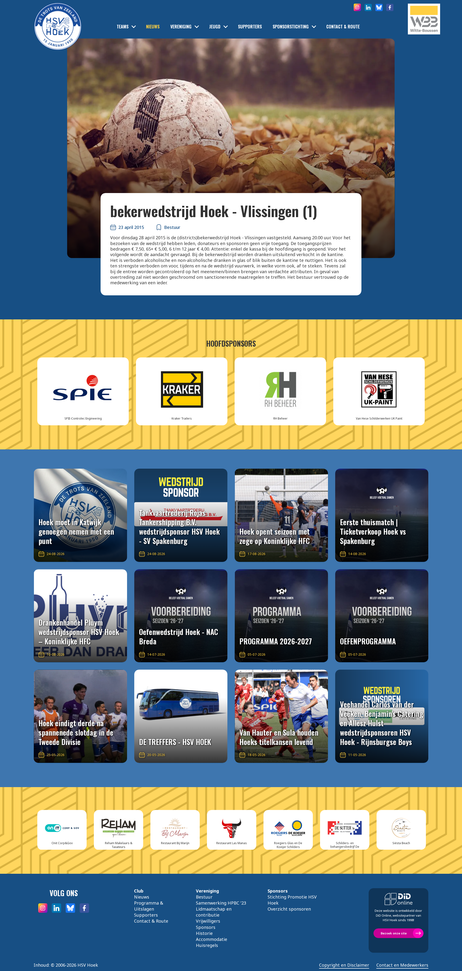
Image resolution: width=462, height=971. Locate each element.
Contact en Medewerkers (402, 965)
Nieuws (153, 26)
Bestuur (204, 897)
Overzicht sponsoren (289, 909)
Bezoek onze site (394, 933)
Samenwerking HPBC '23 (221, 903)
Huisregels (207, 945)
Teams (122, 26)
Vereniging (181, 26)
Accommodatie (211, 939)
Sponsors (205, 927)
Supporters (250, 26)
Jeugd (214, 26)
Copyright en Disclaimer (344, 965)
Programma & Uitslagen (148, 906)
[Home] (58, 19)
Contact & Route (343, 26)
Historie (204, 933)
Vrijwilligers (208, 921)
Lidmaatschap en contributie (213, 912)
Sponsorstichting (291, 26)
